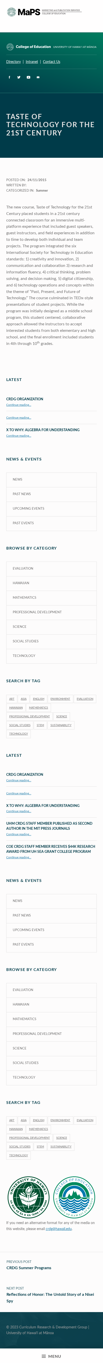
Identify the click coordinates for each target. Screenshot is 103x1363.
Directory (13, 62)
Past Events (23, 523)
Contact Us (51, 62)
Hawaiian (21, 583)
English (38, 699)
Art (11, 699)
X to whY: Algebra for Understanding (43, 430)
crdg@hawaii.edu (59, 1229)
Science (19, 627)
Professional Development (37, 612)
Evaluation (23, 568)
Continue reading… (18, 405)
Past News (22, 494)
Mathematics (24, 597)
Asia (23, 699)
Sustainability (61, 725)
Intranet (32, 62)
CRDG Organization (24, 399)
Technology (24, 656)
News (17, 479)
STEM (40, 725)
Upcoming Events (28, 508)
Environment (60, 699)
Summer (42, 190)
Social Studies (25, 641)
